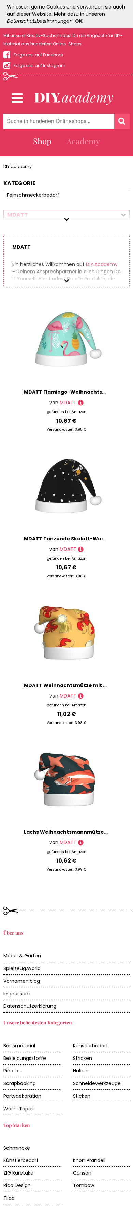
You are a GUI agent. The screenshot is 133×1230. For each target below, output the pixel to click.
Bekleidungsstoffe (24, 1058)
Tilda (9, 1198)
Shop (42, 141)
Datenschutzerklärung (29, 1006)
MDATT (68, 402)
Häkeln (81, 1070)
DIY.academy (17, 166)
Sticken (81, 1096)
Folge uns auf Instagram (39, 65)
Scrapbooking (19, 1083)
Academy (83, 141)
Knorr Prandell (89, 1160)
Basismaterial (19, 1045)
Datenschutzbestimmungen (40, 21)
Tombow (83, 1185)
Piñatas (12, 1070)
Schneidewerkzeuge (97, 1083)
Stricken (82, 1058)
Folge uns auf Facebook (38, 55)
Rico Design (17, 1185)
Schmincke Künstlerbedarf (21, 1154)
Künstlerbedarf (90, 1045)
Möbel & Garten (22, 955)
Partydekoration (22, 1096)
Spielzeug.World (22, 968)
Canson (82, 1172)
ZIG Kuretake (18, 1172)
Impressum (16, 993)
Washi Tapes (18, 1108)
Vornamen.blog (21, 981)
